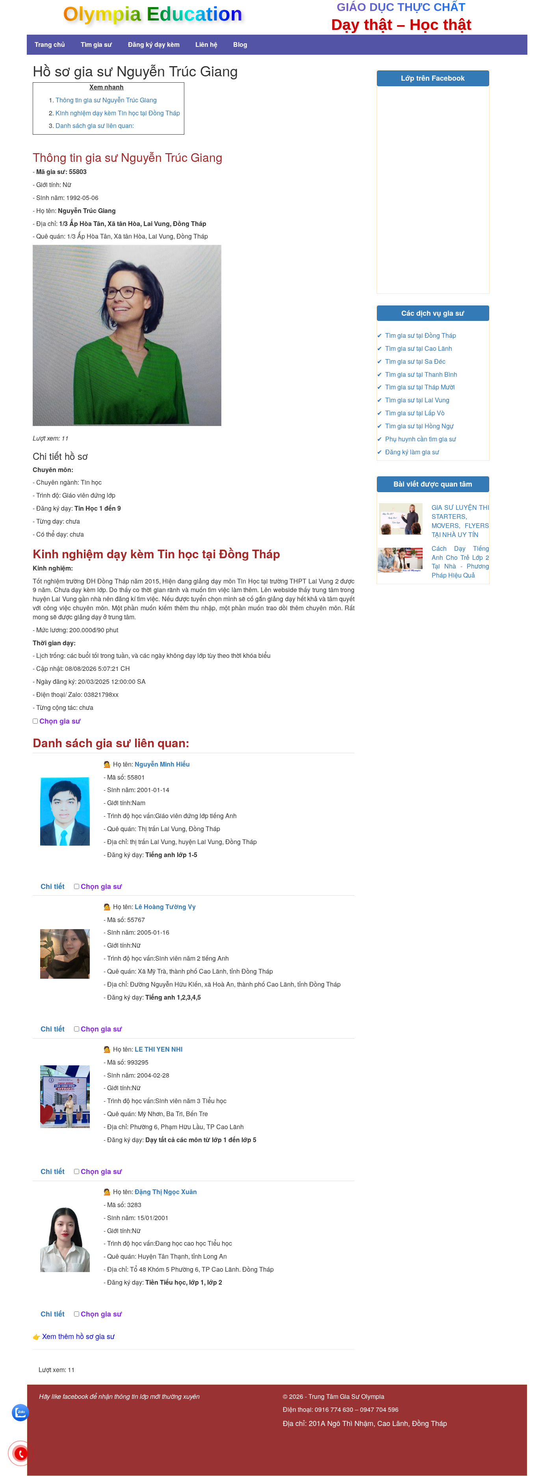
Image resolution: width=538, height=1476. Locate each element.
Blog (240, 44)
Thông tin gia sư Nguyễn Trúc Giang (106, 99)
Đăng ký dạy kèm (154, 44)
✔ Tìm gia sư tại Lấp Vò (411, 412)
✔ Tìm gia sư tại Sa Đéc (411, 361)
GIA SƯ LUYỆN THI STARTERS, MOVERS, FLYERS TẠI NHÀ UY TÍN (461, 521)
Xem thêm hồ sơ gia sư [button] (78, 1336)
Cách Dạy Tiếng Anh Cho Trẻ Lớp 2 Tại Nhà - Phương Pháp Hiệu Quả (461, 562)
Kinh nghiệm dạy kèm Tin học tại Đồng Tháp (118, 112)
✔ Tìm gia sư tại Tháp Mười (416, 386)
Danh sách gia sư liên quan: (95, 125)
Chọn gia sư (60, 721)
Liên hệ (206, 44)
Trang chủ (50, 44)
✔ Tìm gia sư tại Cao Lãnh (414, 348)
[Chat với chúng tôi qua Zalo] (20, 1412)
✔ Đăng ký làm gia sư (408, 451)
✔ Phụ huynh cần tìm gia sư (416, 438)
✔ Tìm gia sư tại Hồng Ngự (415, 425)
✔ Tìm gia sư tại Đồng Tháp (416, 335)
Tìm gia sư (96, 44)
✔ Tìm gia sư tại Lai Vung (413, 399)
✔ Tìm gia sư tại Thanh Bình (417, 374)
